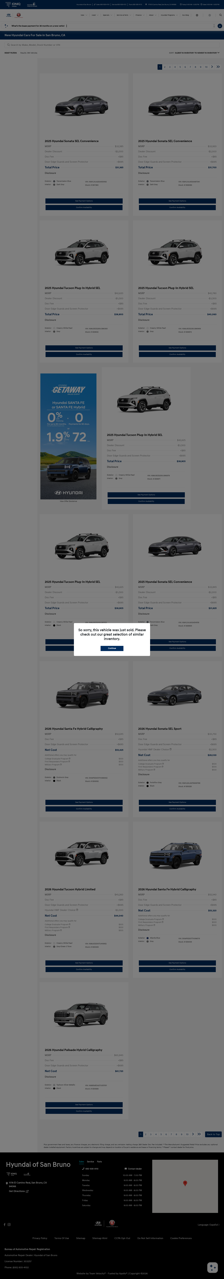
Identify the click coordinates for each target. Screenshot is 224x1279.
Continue (112, 648)
